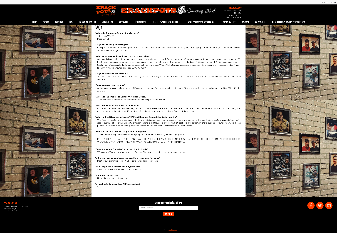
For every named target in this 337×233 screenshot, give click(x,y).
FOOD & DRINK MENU (87, 22)
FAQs (71, 22)
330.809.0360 (235, 7)
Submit (168, 213)
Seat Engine (173, 230)
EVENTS (46, 22)
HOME (34, 22)
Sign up (325, 2)
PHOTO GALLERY (229, 22)
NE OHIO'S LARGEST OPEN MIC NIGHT (202, 22)
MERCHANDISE (107, 22)
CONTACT (245, 22)
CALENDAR (59, 22)
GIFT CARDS (123, 22)
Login (333, 2)
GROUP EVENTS (140, 22)
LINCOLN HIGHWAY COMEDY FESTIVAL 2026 (288, 22)
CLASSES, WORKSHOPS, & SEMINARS (167, 22)
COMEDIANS (260, 22)
